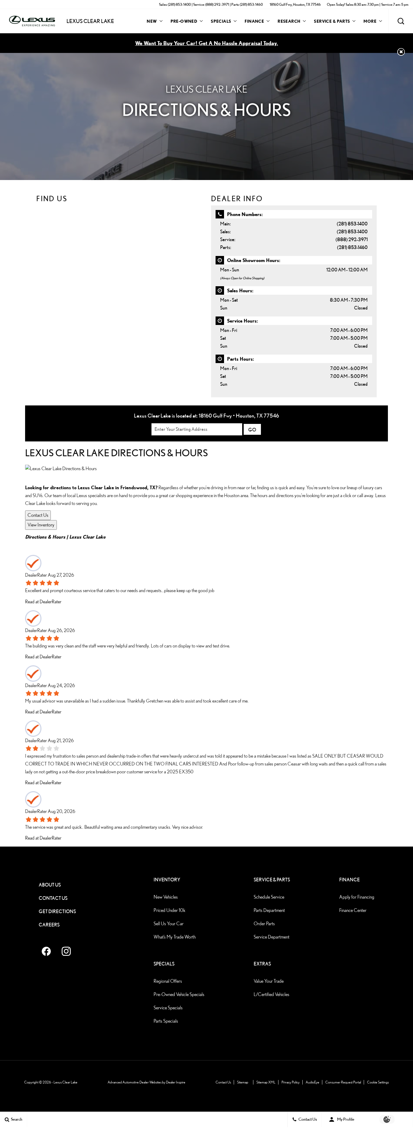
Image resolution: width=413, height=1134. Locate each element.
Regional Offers (168, 981)
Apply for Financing (356, 897)
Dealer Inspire (175, 1082)
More (370, 22)
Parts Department (269, 910)
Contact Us (38, 515)
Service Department (271, 937)
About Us (50, 885)
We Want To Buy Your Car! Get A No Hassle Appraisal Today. (206, 43)
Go (252, 430)
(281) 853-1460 (352, 247)
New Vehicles (166, 897)
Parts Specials (166, 1021)
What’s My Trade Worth (175, 937)
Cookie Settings (378, 1082)
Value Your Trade (269, 981)
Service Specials (168, 1008)
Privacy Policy (290, 1082)
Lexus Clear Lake (87, 537)
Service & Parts (332, 21)
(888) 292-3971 (352, 239)
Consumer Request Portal (343, 1082)
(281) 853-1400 (352, 224)
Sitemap (242, 1082)
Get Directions (57, 911)
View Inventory (41, 525)
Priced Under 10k (169, 910)
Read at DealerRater (43, 602)
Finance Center (352, 910)
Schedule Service (269, 897)
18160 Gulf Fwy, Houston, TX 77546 (295, 4)
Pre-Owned (184, 21)
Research (288, 22)
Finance (254, 21)
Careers (49, 925)
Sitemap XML (265, 1082)
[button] (401, 21)
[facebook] (46, 951)
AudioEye (312, 1082)
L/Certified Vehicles (271, 994)
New (152, 21)
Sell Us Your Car (169, 923)
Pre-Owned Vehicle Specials (179, 994)
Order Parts (264, 923)
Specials (221, 21)
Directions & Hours (45, 537)
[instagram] (66, 951)
